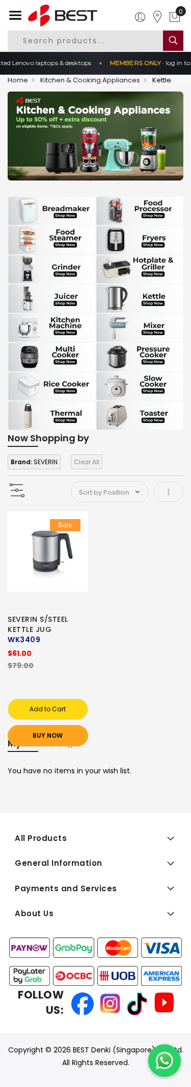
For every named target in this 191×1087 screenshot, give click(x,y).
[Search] (173, 41)
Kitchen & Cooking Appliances (90, 80)
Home (18, 80)
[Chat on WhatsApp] (164, 1060)
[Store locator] (157, 17)
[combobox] (94, 41)
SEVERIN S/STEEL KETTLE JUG (38, 624)
